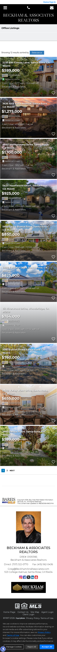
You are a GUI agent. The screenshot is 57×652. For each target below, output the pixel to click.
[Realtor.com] (36, 577)
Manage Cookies (14, 647)
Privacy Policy (33, 618)
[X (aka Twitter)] (28, 577)
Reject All (32, 647)
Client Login (28, 614)
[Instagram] (20, 577)
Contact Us (23, 612)
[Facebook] (24, 577)
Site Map (35, 612)
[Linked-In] (32, 577)
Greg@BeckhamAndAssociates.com (28, 569)
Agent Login (47, 612)
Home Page (9, 612)
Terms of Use (47, 618)
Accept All (47, 647)
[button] (2, 648)
